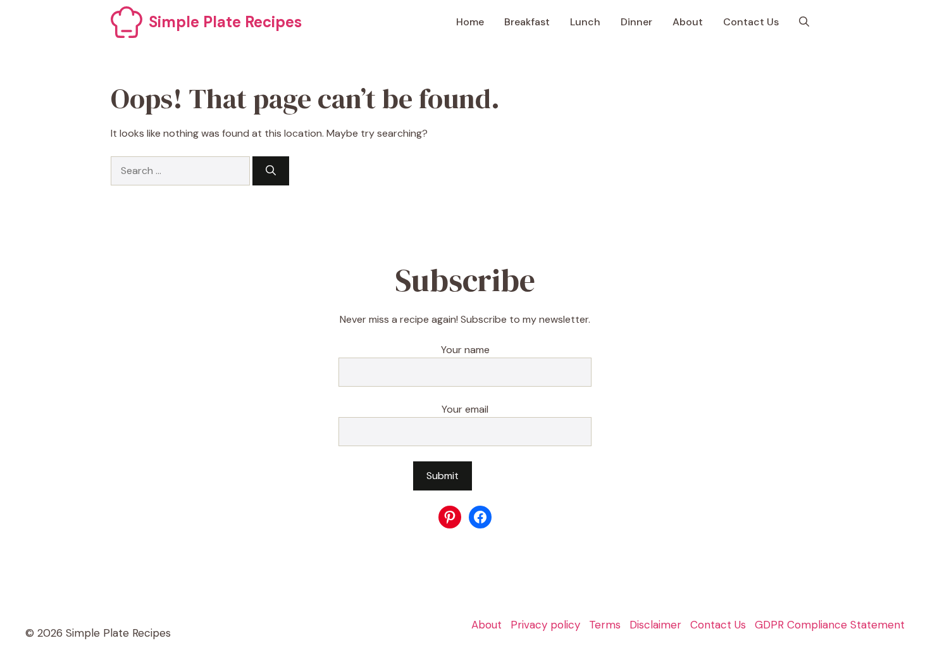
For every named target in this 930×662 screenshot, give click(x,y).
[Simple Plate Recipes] (126, 22)
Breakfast (527, 21)
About (688, 21)
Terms (605, 625)
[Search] (270, 170)
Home (470, 21)
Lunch (585, 21)
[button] (804, 22)
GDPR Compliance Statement (830, 625)
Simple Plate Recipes (225, 22)
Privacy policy (545, 625)
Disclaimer (655, 625)
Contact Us (751, 21)
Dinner (636, 21)
